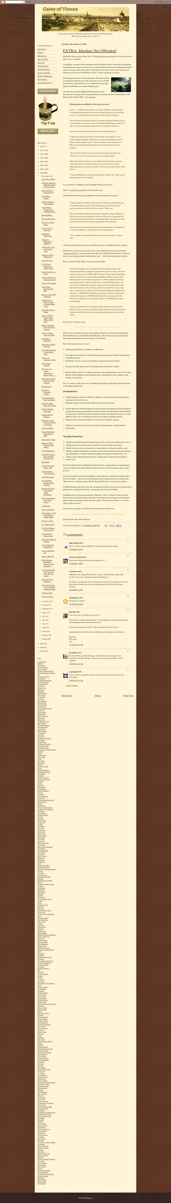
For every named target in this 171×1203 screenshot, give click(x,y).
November (46, 601)
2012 (42, 150)
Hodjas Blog (40, 858)
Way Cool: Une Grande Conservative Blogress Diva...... (49, 372)
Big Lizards (40, 699)
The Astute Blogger (42, 684)
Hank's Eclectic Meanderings (45, 847)
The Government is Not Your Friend (48, 399)
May (44, 624)
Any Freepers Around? (46, 364)
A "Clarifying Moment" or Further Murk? (47, 266)
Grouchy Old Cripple (43, 843)
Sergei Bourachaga (43, 69)
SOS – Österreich (42, 1094)
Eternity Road (41, 787)
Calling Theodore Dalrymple (48, 410)
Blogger (89, 1198)
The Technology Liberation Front (46, 1112)
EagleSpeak (40, 781)
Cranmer (39, 753)
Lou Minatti (73, 671)
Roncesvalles (40, 1062)
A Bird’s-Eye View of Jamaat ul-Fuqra (48, 249)
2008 (42, 165)
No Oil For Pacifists (42, 964)
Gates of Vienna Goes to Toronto (48, 334)
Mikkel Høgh (41, 860)
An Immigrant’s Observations (47, 535)
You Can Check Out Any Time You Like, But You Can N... (48, 573)
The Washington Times (43, 1153)
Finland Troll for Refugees (47, 416)
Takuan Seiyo (41, 56)
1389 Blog (40, 663)
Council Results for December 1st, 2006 (48, 434)
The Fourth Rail (41, 813)
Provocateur (40, 1034)
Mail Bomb (45, 462)
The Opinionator (41, 989)
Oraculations (40, 991)
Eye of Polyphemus (42, 796)
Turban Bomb (41, 1133)
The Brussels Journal (43, 721)
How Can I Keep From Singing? (48, 191)
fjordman (39, 804)
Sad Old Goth (41, 1071)
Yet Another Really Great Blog (45, 1174)
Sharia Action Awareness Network (46, 1082)
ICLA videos (40, 873)
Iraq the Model (41, 888)
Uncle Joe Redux (47, 428)
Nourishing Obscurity (43, 968)
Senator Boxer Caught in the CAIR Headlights (48, 209)
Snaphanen (40, 1090)
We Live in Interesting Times (49, 359)
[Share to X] (115, 525)
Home (98, 695)
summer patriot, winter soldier (45, 1103)
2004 (42, 647)
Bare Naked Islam (42, 693)
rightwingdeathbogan (43, 1060)
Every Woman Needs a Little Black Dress (49, 352)
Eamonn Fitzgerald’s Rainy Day (46, 800)
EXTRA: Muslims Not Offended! (90, 50)
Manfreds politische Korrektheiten (46, 935)
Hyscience (40, 871)
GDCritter (40, 824)
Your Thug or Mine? (48, 179)
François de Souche (42, 815)
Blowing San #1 (41, 706)
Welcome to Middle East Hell (48, 345)
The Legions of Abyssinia (47, 229)
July (43, 616)
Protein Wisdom (41, 1032)
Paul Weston (41, 49)
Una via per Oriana (42, 1135)
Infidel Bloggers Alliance (44, 877)
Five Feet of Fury (42, 802)
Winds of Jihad (41, 1165)
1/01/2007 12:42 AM (76, 680)
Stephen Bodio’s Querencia (44, 708)
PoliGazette (40, 1015)
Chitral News (40, 736)
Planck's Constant (42, 1007)
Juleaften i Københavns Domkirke (47, 241)
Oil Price (39, 978)
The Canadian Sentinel (43, 725)
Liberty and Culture (42, 920)
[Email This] (110, 525)
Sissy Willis (40, 1161)
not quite (91, 97)
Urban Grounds (41, 1138)
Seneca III (40, 62)
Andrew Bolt (40, 710)
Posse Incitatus (41, 1026)
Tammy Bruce (41, 719)
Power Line (40, 1030)
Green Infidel (40, 839)
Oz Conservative (41, 994)
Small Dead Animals (42, 1086)
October (45, 605)
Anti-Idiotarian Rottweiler (44, 680)
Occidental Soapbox (42, 974)
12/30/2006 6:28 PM (76, 604)
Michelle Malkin (41, 933)
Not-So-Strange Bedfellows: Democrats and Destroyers (48, 563)
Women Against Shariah (43, 1170)
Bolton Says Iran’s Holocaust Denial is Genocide (49, 422)
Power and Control (42, 1028)
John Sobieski (74, 543)
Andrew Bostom (41, 712)
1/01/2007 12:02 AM (76, 664)
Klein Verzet (40, 908)
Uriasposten (40, 1140)
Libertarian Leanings (42, 918)
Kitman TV (40, 906)
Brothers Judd (41, 718)
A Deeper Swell (47, 593)
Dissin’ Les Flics (47, 521)
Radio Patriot (41, 1039)
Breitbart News (41, 714)
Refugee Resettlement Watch (45, 1049)
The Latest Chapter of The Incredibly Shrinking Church (48, 587)
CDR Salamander (42, 731)
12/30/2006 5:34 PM (76, 590)
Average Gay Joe (41, 688)
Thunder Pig (40, 1120)
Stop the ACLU (41, 1097)
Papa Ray (72, 612)
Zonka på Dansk (41, 1181)
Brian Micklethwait (42, 944)
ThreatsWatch (40, 1118)
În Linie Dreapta (41, 661)
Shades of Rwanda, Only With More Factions (48, 327)
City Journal (40, 740)
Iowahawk (40, 886)
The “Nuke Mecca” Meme (48, 311)
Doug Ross (40, 1065)
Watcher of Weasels (42, 1155)
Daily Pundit (40, 761)
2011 (42, 154)
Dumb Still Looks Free (43, 779)
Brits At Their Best (42, 716)
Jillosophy (40, 895)
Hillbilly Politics (42, 856)
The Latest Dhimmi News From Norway (48, 500)
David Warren (41, 1152)
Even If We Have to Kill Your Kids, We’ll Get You (48, 456)
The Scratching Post (42, 1077)
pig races (77, 56)
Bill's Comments (42, 701)
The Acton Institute (42, 667)
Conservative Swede (42, 748)
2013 (42, 146)
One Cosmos (40, 981)
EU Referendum (41, 789)
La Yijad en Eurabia (42, 1176)
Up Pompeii (40, 1137)
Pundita (39, 1036)
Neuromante (40, 959)
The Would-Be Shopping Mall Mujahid (48, 483)
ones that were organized (105, 56)
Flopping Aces (41, 805)
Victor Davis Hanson (42, 850)
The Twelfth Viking (48, 219)
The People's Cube (42, 1000)
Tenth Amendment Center (44, 1116)
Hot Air (39, 863)
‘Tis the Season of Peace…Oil (48, 467)
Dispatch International (43, 770)
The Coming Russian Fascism (49, 540)
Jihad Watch (40, 893)
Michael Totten (41, 1127)
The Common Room (43, 746)
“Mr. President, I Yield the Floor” (48, 472)
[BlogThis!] (112, 525)
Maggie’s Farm (41, 931)
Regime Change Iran (42, 1051)
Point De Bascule (42, 1009)
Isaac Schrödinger (42, 1075)
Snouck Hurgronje (42, 1092)
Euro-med (40, 792)
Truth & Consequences (43, 1129)
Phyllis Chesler (41, 733)
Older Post (128, 695)
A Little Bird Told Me (48, 552)
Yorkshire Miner (41, 1180)
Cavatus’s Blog (41, 729)
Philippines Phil (41, 1002)
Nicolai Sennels (42, 66)
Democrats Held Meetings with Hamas (48, 445)
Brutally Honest (41, 723)
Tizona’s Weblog (41, 1123)
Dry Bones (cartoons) (43, 777)
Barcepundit (40, 691)
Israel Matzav (40, 890)
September (46, 609)
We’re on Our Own (48, 509)
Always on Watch (42, 669)
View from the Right (42, 1146)
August (44, 612)
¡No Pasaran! (40, 966)
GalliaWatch (40, 819)
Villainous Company (42, 1148)
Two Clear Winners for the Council (48, 529)
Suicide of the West (42, 1101)
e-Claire (39, 783)
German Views (41, 830)
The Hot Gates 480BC (43, 865)
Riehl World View (42, 1054)
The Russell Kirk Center (43, 1069)
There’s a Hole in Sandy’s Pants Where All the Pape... (47, 318)
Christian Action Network (44, 738)
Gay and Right (41, 822)
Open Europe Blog (42, 987)
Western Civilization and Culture (46, 1159)
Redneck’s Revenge (42, 1047)
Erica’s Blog (40, 785)
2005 (42, 644)
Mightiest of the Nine (43, 948)
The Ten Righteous (48, 451)
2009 (42, 161)
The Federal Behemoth (46, 340)
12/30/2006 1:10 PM (76, 563)
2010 (42, 158)
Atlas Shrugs (40, 686)
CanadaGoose (74, 597)
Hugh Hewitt (40, 854)
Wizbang (39, 1168)
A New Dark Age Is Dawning (45, 961)
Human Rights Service (43, 867)
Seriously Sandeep (42, 1080)
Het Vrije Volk (41, 852)
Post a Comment (72, 685)
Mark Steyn (40, 1095)
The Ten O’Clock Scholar (44, 1114)
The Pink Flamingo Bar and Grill (46, 1004)
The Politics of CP (42, 1022)
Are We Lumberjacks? (43, 682)
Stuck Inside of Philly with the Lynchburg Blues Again (48, 303)
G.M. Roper (40, 1064)
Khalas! (39, 903)
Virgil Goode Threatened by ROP (47, 289)
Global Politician (42, 835)
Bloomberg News (42, 705)
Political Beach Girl (42, 1017)
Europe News (40, 794)
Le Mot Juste (46, 506)
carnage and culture (42, 727)
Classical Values (41, 742)
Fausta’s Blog (41, 798)
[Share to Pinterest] (120, 525)
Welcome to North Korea (48, 223)
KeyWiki (39, 901)
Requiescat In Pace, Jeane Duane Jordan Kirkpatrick (48, 491)
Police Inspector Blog (43, 1013)
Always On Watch (75, 557)
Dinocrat (39, 768)
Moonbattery (40, 955)
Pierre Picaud (42, 79)
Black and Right (41, 703)
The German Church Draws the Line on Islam (48, 381)
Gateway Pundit (41, 820)
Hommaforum (41, 862)
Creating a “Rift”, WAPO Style (48, 256)
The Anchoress (41, 678)
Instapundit (40, 878)
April (44, 627)
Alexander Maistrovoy (45, 83)
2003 (42, 651)
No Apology (73, 652)
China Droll (40, 734)
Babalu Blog (40, 690)
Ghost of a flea (41, 834)
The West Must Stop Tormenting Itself (49, 278)
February (45, 635)
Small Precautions (42, 1088)
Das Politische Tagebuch (43, 1024)
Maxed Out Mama (42, 940)
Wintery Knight (41, 1166)
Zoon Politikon (41, 1183)
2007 (42, 169)
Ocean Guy (40, 976)
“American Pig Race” (71, 253)
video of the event (76, 190)
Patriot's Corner (41, 996)
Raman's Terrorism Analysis (44, 1041)
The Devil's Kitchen (42, 766)
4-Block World (41, 665)
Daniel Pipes (40, 1006)
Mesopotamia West (42, 942)
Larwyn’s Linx (41, 912)
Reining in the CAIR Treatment (49, 296)
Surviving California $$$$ (44, 1107)
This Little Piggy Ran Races (47, 580)
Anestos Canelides (43, 73)
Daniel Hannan (41, 849)
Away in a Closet (47, 596)
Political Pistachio (42, 1019)
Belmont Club (41, 695)
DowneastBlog (41, 774)
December (46, 176)
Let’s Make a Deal (48, 524)
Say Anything (41, 1073)
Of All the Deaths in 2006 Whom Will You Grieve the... (49, 185)
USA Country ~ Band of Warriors (46, 1142)
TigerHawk (40, 1122)
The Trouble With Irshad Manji (48, 546)
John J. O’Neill (42, 59)
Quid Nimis (40, 1037)
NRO (38, 970)
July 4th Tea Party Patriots (44, 899)
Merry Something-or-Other (49, 273)
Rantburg (39, 1043)
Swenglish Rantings (42, 1108)
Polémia (39, 1011)
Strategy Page (41, 1099)
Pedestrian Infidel (42, 998)
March (44, 631)
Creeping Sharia (41, 755)
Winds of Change (42, 1163)
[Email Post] (105, 525)
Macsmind (40, 929)
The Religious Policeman (44, 1052)
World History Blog (42, 1172)
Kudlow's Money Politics (44, 910)
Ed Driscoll (40, 776)
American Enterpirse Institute (45, 671)
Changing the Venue (48, 439)
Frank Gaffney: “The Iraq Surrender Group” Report (49, 515)
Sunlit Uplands (41, 1105)
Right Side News (42, 1056)
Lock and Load (41, 927)
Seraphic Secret (41, 1079)
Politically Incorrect (42, 1021)
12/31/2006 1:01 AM (76, 645)
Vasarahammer (41, 1144)
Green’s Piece (40, 841)
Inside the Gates (47, 260)
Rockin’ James (47, 386)
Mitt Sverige (40, 953)
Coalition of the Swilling (44, 744)
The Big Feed (41, 697)
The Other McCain (42, 993)
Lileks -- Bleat (41, 921)
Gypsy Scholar (41, 845)
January (45, 639)
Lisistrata (39, 923)
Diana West (40, 1157)
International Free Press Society (45, 884)
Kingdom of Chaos (42, 905)
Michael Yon (40, 1178)
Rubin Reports (41, 1067)
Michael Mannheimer (44, 76)
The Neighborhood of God (44, 957)
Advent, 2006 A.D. (48, 556)
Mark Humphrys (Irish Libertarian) (46, 869)
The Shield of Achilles (43, 1084)
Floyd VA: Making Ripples (44, 807)
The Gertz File (41, 832)
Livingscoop (40, 925)
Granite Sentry (41, 837)
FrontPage (40, 817)
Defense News (41, 762)
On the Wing (40, 979)
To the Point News (42, 1125)
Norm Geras (40, 828)
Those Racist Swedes (46, 197)
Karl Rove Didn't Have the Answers (49, 404)
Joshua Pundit (41, 897)
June (44, 620)
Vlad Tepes (40, 1150)
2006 (42, 173)
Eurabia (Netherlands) (43, 791)
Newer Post (66, 695)
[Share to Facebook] (117, 525)
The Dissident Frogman (43, 772)
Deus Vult (40, 764)
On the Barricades (48, 477)
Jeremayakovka (41, 892)
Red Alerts (40, 1045)
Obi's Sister (40, 972)
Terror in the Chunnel (49, 283)
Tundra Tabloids (41, 1131)
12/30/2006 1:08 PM (76, 549)
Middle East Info (41, 946)
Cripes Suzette (41, 757)
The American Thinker (43, 676)
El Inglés (40, 52)
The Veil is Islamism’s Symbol (46, 392)
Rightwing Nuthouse (43, 1058)
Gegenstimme (41, 826)
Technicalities (41, 1110)
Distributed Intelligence (47, 235)
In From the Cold (42, 875)
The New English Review (44, 963)
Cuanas (39, 759)
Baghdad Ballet (47, 215)
